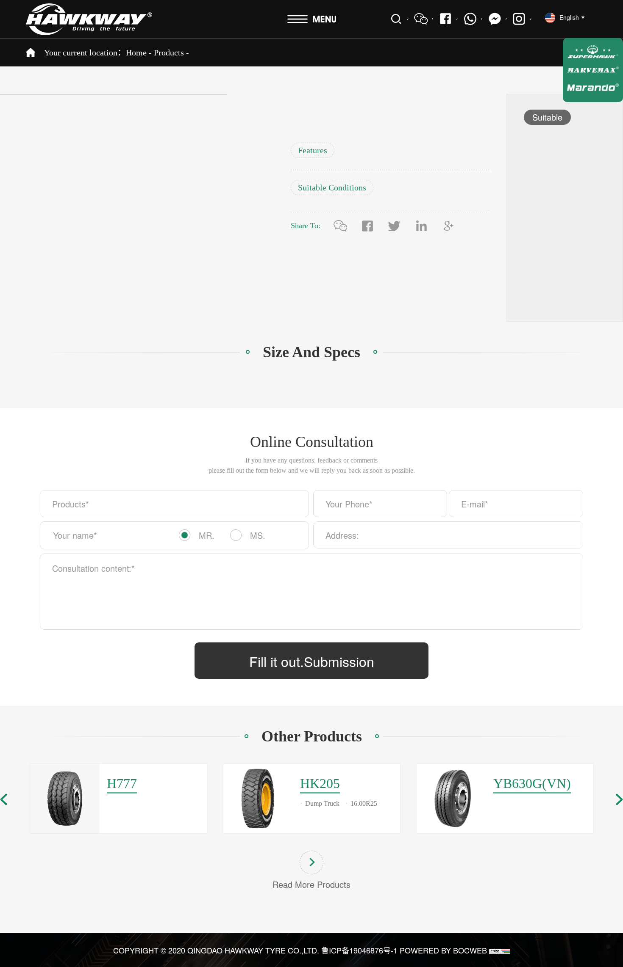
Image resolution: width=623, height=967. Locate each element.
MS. (257, 535)
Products (169, 52)
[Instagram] (519, 19)
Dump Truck (322, 803)
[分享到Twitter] (394, 226)
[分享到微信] (340, 226)
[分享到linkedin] (421, 226)
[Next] (619, 799)
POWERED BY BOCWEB (443, 950)
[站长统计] (499, 950)
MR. (206, 535)
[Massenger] (494, 19)
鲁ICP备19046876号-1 (359, 950)
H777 (122, 783)
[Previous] (4, 799)
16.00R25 (363, 803)
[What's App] (470, 19)
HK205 (320, 783)
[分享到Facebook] (445, 19)
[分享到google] (449, 226)
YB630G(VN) (532, 783)
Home (136, 52)
